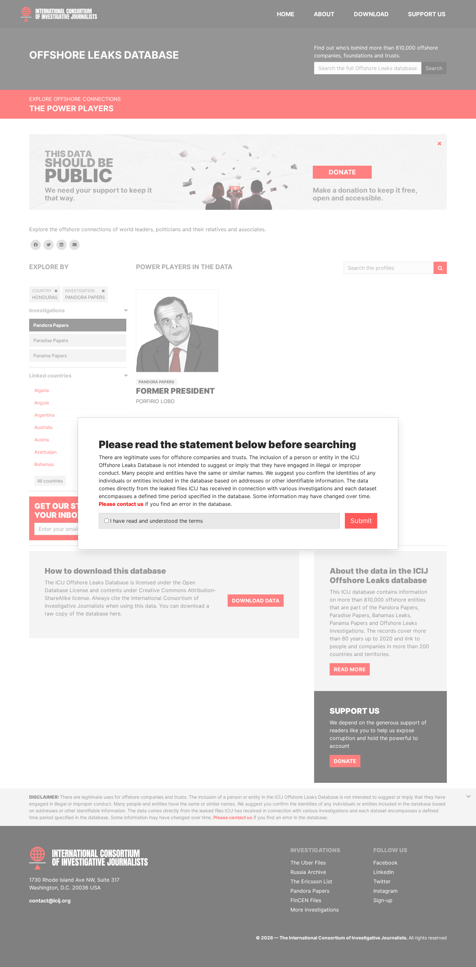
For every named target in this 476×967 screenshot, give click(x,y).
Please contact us (121, 504)
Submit (361, 521)
